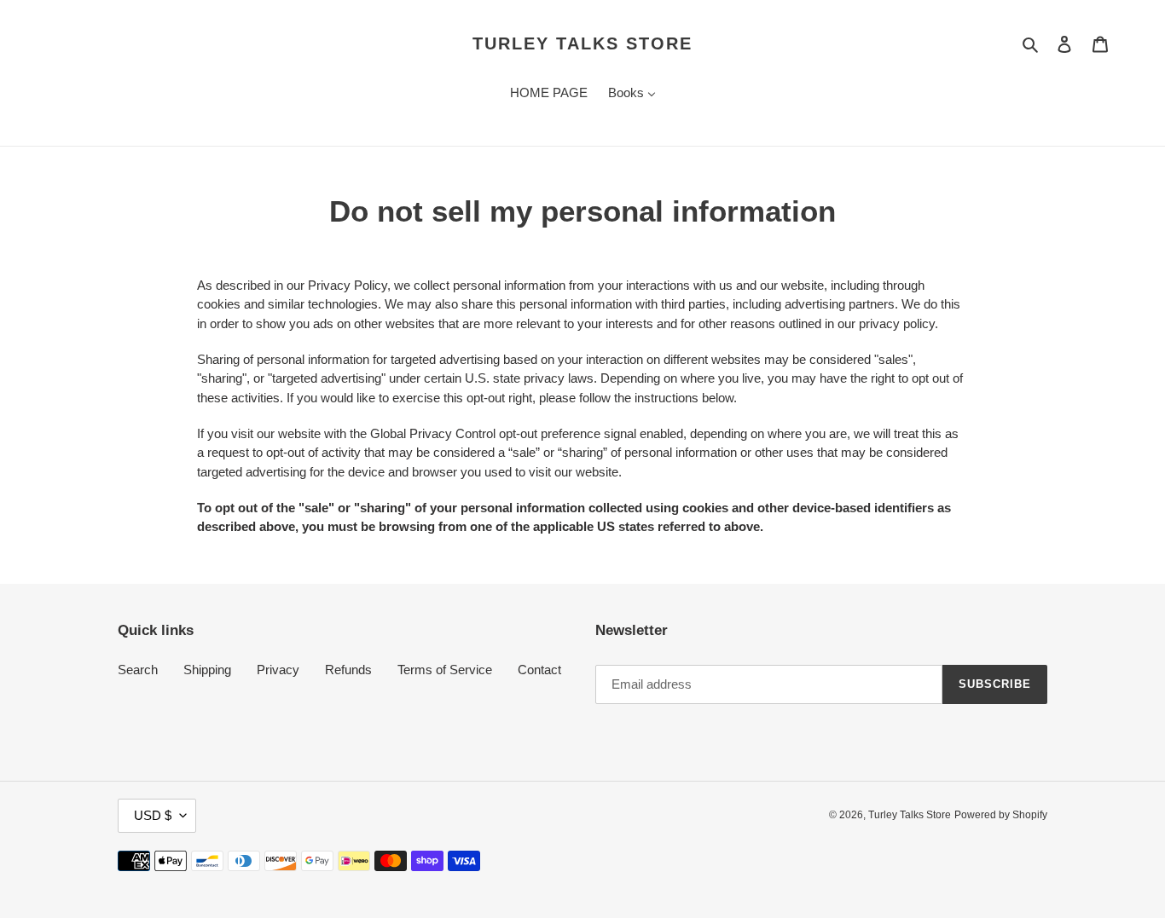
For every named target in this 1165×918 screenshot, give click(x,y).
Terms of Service (444, 669)
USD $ (152, 815)
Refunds (348, 669)
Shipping (207, 669)
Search (138, 669)
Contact (539, 669)
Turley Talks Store (582, 43)
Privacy (278, 669)
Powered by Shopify (1000, 815)
